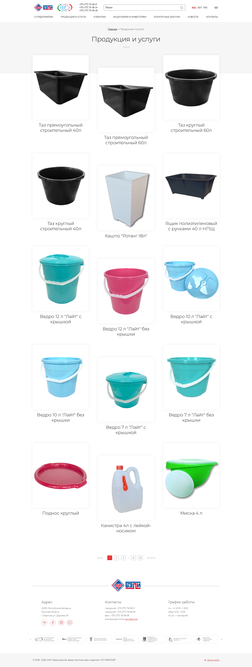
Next (221, 639)
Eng (205, 7)
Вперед (151, 557)
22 (140, 557)
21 (133, 557)
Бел (200, 7)
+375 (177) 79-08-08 (120, 615)
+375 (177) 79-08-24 (88, 7)
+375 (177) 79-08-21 (88, 4)
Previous (30, 639)
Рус (194, 7)
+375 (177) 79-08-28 (88, 10)
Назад (100, 557)
